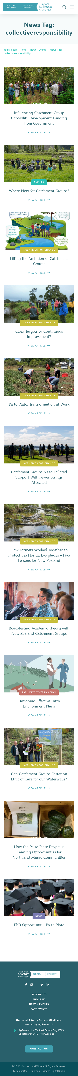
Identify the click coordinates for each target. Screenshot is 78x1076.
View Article (36, 132)
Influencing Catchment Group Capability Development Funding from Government (39, 118)
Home (23, 49)
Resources (39, 994)
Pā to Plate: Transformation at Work (39, 404)
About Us (39, 999)
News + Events (38, 49)
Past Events (39, 1009)
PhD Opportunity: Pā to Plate (39, 924)
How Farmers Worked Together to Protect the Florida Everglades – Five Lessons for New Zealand (39, 555)
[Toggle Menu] (72, 7)
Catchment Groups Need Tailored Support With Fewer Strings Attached (39, 477)
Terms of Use (20, 1071)
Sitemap (35, 1071)
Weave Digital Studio (54, 1071)
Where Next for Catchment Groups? (39, 190)
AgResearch (46, 1024)
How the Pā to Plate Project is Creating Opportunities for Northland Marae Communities (39, 852)
